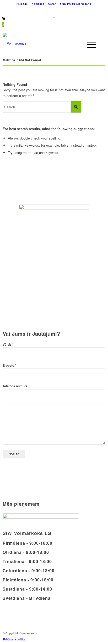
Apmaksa (38, 4)
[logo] (44, 43)
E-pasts (9, 365)
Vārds (8, 344)
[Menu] (89, 44)
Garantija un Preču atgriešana (69, 4)
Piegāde (22, 4)
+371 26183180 (27, 11)
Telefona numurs (15, 386)
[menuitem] (22, 4)
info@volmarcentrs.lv (74, 11)
